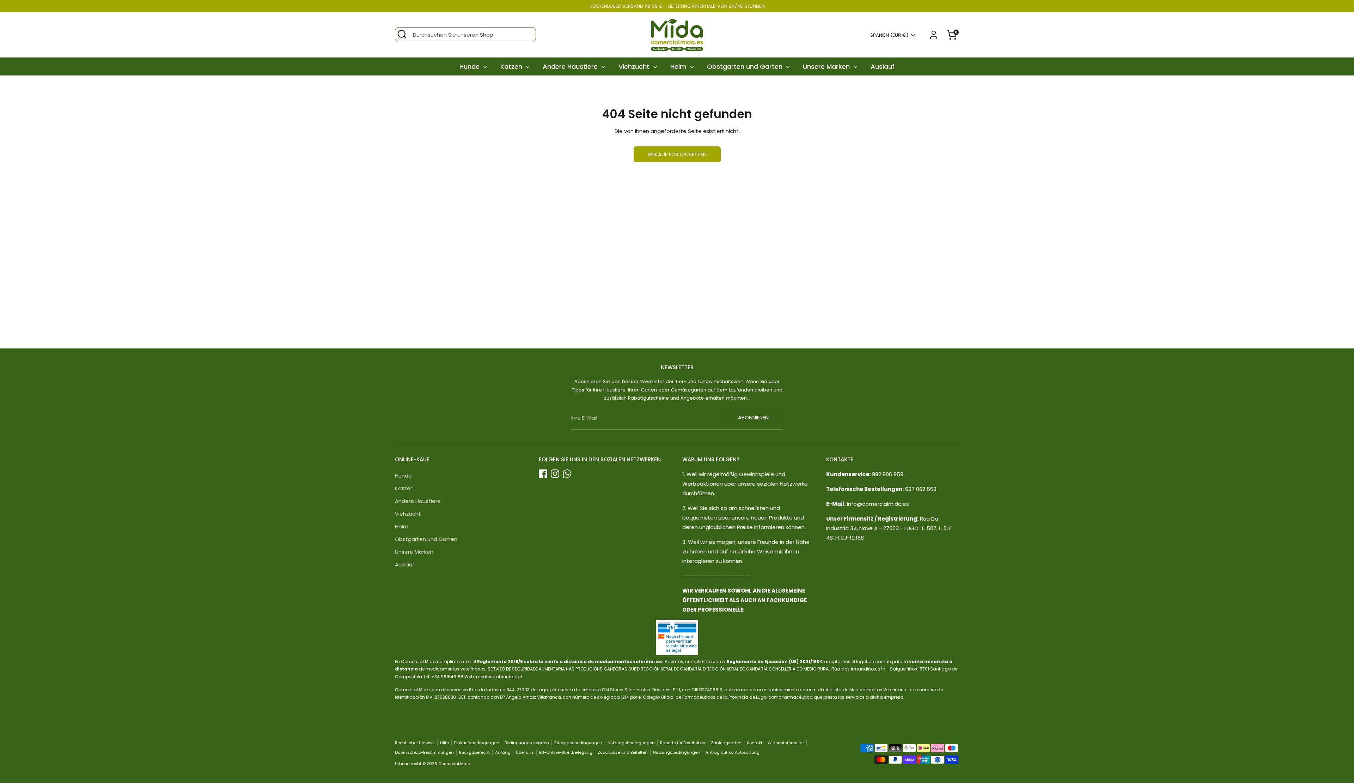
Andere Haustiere (571, 66)
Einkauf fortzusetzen (677, 154)
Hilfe (444, 743)
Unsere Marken (827, 66)
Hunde (470, 66)
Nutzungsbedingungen (631, 743)
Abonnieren (753, 417)
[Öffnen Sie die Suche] (402, 34)
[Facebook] (543, 473)
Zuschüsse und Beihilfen (623, 752)
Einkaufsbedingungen (476, 743)
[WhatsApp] (567, 473)
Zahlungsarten (726, 743)
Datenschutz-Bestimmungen (424, 752)
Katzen (512, 66)
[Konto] (934, 35)
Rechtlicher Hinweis (415, 743)
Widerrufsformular (786, 743)
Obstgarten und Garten (745, 66)
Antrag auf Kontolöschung (733, 752)
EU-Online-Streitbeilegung (565, 752)
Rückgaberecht (474, 752)
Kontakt (754, 743)
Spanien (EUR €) (889, 35)
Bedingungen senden (527, 743)
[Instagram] (555, 473)
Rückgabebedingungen (578, 743)
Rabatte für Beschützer (683, 743)
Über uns (525, 752)
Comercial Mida (454, 763)
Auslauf (883, 66)
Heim (679, 66)
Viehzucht (634, 66)
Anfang (503, 752)
